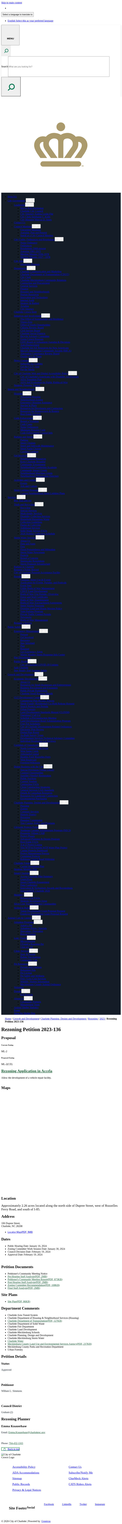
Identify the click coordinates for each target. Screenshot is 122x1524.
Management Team (30, 1004)
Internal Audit (27, 300)
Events (23, 483)
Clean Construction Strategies (35, 787)
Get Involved (20, 455)
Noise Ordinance (28, 242)
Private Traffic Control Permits (35, 614)
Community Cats (28, 960)
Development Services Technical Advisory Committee (47, 738)
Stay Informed (27, 643)
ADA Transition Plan (31, 379)
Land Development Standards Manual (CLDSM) (45, 712)
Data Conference (28, 885)
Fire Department (22, 657)
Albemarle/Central (29, 754)
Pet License (26, 973)
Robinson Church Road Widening (37, 859)
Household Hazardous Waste (34, 519)
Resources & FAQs (30, 898)
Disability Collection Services (35, 516)
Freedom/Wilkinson (30, 762)
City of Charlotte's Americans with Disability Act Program (49, 376)
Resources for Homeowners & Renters (39, 411)
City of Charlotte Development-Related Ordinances (46, 726)
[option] (64, 8)
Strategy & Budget (29, 303)
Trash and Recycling (24, 504)
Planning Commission (31, 820)
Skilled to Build (22, 907)
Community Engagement (32, 464)
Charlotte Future (22, 863)
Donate (17, 991)
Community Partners (30, 1001)
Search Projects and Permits (34, 706)
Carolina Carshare (29, 451)
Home (8, 1018)
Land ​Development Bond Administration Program (45, 721)
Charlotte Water (15, 1341)
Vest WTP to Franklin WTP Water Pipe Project (43, 847)
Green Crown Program (31, 339)
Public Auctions (28, 778)
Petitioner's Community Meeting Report (35, 1279)
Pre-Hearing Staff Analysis (27, 1276)
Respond (24, 648)
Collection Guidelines (31, 522)
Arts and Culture (28, 486)
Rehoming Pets (28, 970)
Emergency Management (26, 631)
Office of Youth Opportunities (35, 324)
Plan (22, 646)
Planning (24, 805)
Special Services (28, 510)
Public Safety (14, 627)
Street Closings (27, 443)
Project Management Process (34, 853)
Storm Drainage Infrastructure (35, 564)
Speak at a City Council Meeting (36, 235)
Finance (24, 288)
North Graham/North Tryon (34, 748)
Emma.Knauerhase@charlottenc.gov (26, 1432)
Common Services (29, 811)
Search (4, 66)
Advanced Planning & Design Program (40, 839)
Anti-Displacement (29, 345)
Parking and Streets (23, 436)
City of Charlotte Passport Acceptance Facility (37, 572)
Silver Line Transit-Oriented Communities (35, 903)
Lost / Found (20, 938)
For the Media (27, 369)
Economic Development (26, 678)
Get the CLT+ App (29, 366)
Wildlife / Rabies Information (34, 981)
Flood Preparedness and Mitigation (37, 549)
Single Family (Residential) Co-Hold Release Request (47, 703)
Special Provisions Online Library (37, 769)
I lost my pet (26, 947)
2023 (102, 1018)
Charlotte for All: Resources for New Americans (44, 347)
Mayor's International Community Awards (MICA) (45, 350)
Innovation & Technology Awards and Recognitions (46, 888)
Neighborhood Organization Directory (39, 476)
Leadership (19, 205)
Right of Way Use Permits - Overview (39, 594)
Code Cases (26, 424)
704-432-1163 (16, 1443)
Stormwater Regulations (32, 561)
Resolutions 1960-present (33, 248)
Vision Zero (26, 322)
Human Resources (29, 294)
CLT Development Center (27, 697)
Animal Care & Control (19, 918)
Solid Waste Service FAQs (33, 530)
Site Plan (19, 1301)
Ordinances (26, 245)
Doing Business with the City (29, 766)
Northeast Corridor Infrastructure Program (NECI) (45, 830)
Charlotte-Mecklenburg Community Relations (43, 280)
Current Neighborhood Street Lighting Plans (42, 493)
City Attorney (27, 309)
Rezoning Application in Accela (26, 1071)
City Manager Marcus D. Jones (36, 219)
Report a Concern (29, 558)
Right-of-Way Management (34, 620)
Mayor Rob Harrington (32, 208)
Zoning (24, 808)
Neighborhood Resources (33, 458)
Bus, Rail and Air (22, 500)
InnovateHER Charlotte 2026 (35, 890)
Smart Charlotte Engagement (34, 882)
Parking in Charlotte (24, 566)
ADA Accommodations (25, 1472)
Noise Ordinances (29, 427)
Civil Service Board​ (30, 330)
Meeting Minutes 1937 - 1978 (35, 257)
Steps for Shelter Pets (24, 1013)
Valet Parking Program (31, 611)
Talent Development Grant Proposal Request (42, 911)
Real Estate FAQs (29, 841)
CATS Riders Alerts (80, 1484)
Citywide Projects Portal (26, 827)
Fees (22, 546)
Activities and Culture (25, 480)
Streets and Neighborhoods (21, 389)
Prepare (24, 634)
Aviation (24, 306)
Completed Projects (30, 856)
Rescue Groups (28, 934)
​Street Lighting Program (26, 490)
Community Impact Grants (33, 470)
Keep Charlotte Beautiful (32, 461)
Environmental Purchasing (33, 798)
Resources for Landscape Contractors (39, 795)
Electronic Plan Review (32, 729)
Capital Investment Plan (32, 866)
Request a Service (23, 623)
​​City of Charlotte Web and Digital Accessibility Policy (41, 373)
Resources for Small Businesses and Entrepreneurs (45, 685)
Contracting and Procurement (35, 283)
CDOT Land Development (33, 591)
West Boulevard (28, 759)
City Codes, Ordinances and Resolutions (34, 239)
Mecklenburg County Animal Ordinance (40, 984)
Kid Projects (26, 994)
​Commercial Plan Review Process (37, 700)
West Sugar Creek (29, 751)
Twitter (83, 1504)
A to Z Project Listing (31, 844)
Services (12, 497)
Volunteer (19, 987)
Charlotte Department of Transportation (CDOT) (44, 274)
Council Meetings (23, 226)
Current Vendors (28, 781)
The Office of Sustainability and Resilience (41, 319)
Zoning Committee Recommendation (34, 1285)
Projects (24, 555)
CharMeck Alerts (78, 1478)
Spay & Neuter (27, 954)
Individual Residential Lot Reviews (38, 741)
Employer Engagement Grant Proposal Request (44, 914)
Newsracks (25, 617)
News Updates (21, 360)
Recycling (25, 507)
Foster (17, 1010)
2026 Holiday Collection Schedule (37, 533)
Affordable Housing (30, 396)
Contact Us (19, 222)
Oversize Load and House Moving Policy (41, 608)
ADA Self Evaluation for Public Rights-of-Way (44, 382)
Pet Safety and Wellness (32, 975)
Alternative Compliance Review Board (39, 353)
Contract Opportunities (31, 772)
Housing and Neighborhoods (34, 291)
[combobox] (17, 14)
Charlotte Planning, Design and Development (37, 802)
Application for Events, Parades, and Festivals (43, 582)
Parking (24, 440)
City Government (16, 200)
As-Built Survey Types (31, 735)
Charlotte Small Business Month (36, 693)
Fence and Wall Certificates (34, 597)
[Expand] (30, 200)
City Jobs (18, 261)
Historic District (28, 814)
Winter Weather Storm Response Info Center (42, 654)
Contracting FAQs (29, 784)
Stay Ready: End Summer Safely (30, 670)
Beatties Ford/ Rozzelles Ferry (35, 757)
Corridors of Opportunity (26, 745)
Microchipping (27, 941)
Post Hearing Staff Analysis (28, 1282)
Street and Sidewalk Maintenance (37, 445)
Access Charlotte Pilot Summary (36, 876)
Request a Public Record (26, 569)
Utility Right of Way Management (37, 588)
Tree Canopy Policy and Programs (37, 823)
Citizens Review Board (32, 327)
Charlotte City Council (31, 211)
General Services (28, 286)
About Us (25, 540)
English (30, 8)
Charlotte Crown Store (25, 311)
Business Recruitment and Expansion (39, 687)
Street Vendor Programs (32, 605)
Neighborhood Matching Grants (36, 473)
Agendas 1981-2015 (30, 251)
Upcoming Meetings (30, 229)
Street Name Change (30, 448)
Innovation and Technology (34, 297)
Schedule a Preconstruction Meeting (38, 718)
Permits (17, 576)
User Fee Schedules (30, 723)
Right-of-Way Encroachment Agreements (41, 602)
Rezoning (25, 817)
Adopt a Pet (26, 925)
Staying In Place (28, 405)
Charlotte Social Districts (32, 333)
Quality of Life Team (30, 356)
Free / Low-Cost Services (33, 978)
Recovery (25, 640)
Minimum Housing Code (32, 430)
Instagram (100, 1504)
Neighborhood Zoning (31, 399)
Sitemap (17, 1478)
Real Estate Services (30, 414)
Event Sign (25, 585)
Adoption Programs (24, 922)
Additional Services (30, 528)
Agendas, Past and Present (33, 232)
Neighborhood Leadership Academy (38, 467)
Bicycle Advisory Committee (34, 336)
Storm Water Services (25, 537)
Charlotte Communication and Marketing (40, 271)
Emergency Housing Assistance (36, 402)
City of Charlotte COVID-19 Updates (39, 664)
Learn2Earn (26, 879)
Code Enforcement (23, 418)
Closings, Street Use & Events (35, 579)
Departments (20, 268)
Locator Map (20, 1232)
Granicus (46, 1521)
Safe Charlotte (21, 667)
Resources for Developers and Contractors (41, 408)
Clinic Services (21, 951)
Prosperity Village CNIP (32, 833)
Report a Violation (29, 421)
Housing (18, 393)
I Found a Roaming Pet (32, 944)
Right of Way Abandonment (34, 600)
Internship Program (30, 264)
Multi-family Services (31, 513)
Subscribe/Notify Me (81, 1472)
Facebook (49, 1504)
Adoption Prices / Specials (33, 928)
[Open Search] (6, 50)
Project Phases (27, 836)
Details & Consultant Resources (36, 793)
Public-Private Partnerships (33, 690)
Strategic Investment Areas (33, 901)
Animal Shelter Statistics (26, 1007)
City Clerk (25, 277)
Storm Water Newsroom (32, 552)
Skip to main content (11, 2)
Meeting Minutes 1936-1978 (34, 254)
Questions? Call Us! (30, 715)
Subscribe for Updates (31, 363)
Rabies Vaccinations (30, 957)
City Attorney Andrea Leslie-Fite (36, 214)
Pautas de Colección (30, 525)
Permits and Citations (31, 967)
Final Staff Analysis (24, 1288)
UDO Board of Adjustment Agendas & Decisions (45, 342)
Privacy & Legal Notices (26, 1490)
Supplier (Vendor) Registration (35, 775)
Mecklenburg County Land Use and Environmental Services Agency (50, 1344)
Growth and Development (21, 674)
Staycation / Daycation (31, 931)
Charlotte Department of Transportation (35, 1320)
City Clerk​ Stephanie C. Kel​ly (35, 216)
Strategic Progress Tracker (27, 385)
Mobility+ (19, 894)
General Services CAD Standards (37, 790)
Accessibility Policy (23, 1466)
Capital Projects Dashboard (34, 850)
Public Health (21, 661)
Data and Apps (27, 543)
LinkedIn (66, 1504)
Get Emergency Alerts (31, 651)
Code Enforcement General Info (36, 432)
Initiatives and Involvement (27, 315)
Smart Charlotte (22, 873)
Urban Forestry (28, 709)
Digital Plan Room (29, 732)
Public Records (21, 1484)
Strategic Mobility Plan (25, 869)
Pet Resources (21, 964)
